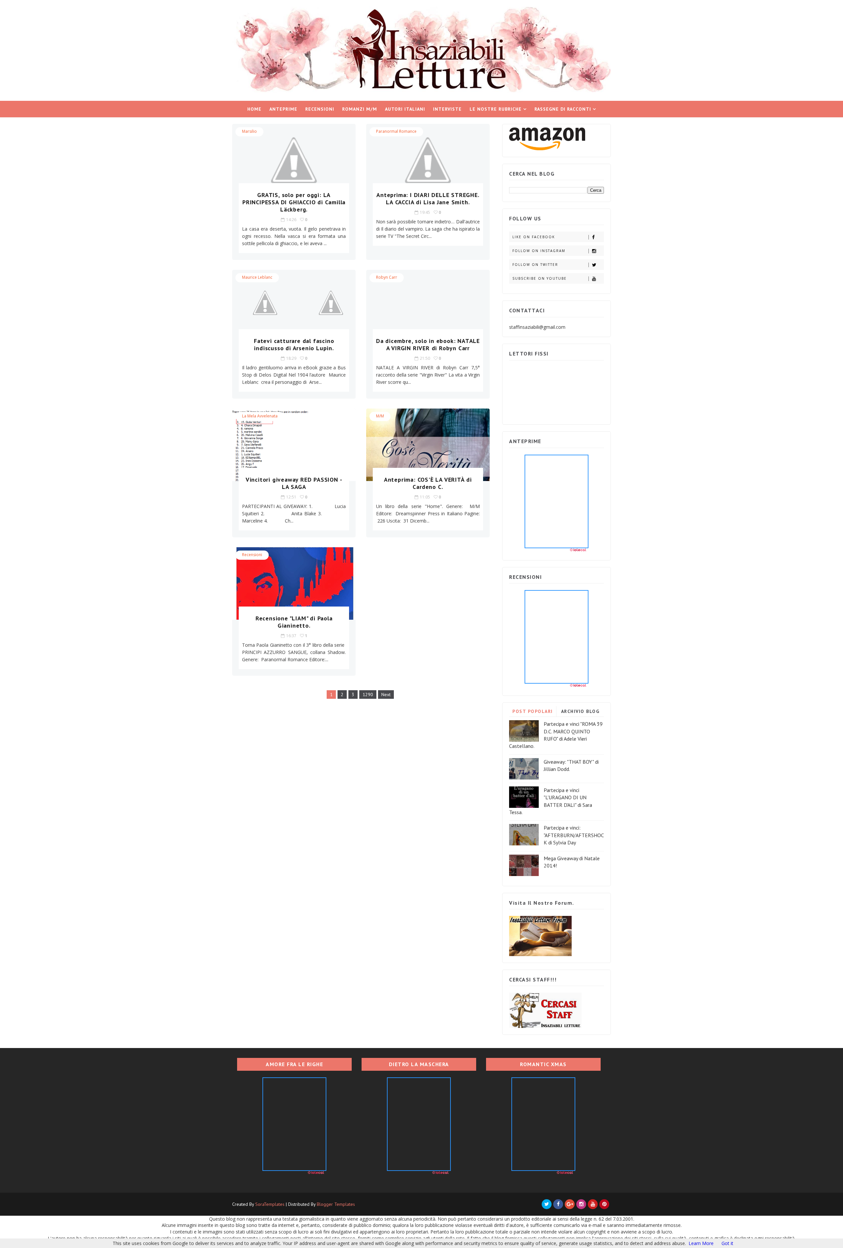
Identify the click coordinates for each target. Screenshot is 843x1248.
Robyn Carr (386, 277)
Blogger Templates (336, 1204)
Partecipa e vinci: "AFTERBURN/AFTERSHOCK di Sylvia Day (574, 835)
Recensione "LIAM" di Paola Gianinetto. (294, 621)
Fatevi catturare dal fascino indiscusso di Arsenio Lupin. (294, 344)
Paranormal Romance (396, 131)
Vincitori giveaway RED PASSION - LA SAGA (294, 483)
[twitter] (547, 1204)
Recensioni (319, 109)
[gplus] (570, 1204)
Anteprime (283, 109)
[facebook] (558, 1204)
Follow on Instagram (538, 250)
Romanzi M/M (359, 109)
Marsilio (249, 131)
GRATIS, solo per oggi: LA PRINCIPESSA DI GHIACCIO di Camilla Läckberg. (293, 202)
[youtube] (593, 1204)
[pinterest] (604, 1204)
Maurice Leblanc (257, 277)
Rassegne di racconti (562, 109)
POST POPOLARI (532, 711)
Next (386, 694)
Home (254, 109)
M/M (380, 416)
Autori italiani (405, 109)
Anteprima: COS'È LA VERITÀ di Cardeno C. (428, 483)
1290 (368, 694)
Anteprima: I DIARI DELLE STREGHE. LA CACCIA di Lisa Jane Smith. (427, 198)
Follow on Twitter (535, 264)
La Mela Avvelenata (260, 416)
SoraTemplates (270, 1204)
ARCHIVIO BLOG (580, 711)
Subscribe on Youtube (539, 278)
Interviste (447, 109)
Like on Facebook (533, 237)
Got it (727, 1243)
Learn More (701, 1243)
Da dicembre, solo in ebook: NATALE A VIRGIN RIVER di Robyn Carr (428, 344)
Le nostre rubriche (496, 109)
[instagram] (581, 1204)
